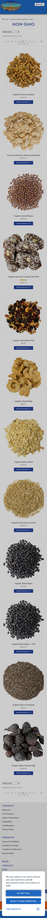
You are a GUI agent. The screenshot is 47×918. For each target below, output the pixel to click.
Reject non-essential (23, 901)
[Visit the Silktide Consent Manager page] (38, 909)
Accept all (23, 893)
